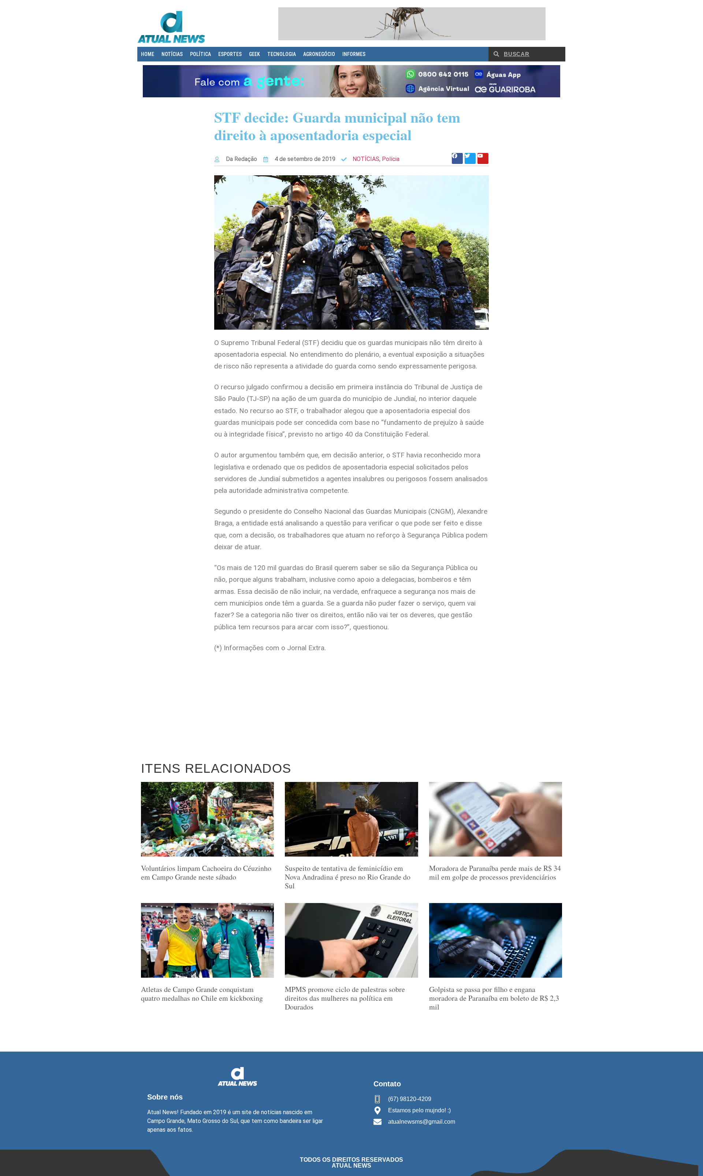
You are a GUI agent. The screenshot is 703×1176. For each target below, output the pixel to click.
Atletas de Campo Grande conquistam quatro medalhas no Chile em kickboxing (202, 993)
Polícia (390, 159)
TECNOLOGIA (281, 54)
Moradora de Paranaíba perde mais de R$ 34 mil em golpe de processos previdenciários (495, 872)
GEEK (254, 54)
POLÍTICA (200, 54)
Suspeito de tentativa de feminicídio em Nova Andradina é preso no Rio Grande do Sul (347, 877)
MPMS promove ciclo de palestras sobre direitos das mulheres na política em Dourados (345, 998)
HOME (147, 54)
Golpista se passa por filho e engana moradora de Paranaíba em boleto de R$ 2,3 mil (494, 998)
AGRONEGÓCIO (319, 54)
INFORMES (353, 54)
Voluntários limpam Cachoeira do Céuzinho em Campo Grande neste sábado (206, 872)
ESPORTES (230, 54)
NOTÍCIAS (172, 54)
